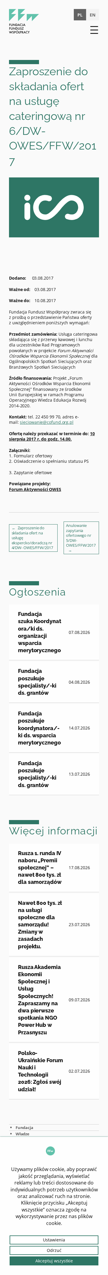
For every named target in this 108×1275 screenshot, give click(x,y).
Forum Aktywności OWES (35, 489)
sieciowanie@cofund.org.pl (47, 422)
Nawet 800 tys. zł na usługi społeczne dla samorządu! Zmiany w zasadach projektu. (40, 925)
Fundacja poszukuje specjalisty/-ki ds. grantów (37, 682)
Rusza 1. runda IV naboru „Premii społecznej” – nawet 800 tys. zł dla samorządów (40, 867)
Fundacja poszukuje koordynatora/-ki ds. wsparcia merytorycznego (39, 728)
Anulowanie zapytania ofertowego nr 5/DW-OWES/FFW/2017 (81, 535)
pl (79, 15)
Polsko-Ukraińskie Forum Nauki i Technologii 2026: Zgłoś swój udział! (40, 1071)
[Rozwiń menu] (94, 30)
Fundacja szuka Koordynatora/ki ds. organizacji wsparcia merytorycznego (39, 632)
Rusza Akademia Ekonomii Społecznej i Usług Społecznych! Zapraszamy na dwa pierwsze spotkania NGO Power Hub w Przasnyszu (39, 1000)
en (92, 15)
